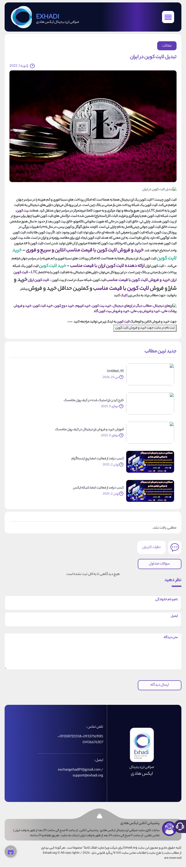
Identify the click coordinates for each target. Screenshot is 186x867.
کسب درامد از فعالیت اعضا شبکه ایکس (98, 488)
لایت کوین (123, 322)
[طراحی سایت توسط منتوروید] (11, 851)
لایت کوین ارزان (38, 280)
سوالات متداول (159, 564)
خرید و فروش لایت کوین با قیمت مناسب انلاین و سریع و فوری (85, 250)
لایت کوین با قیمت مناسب (121, 288)
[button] (180, 826)
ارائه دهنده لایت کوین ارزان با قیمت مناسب (107, 266)
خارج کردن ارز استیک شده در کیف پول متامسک (94, 400)
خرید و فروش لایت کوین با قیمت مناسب (138, 280)
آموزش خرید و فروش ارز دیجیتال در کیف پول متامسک (89, 429)
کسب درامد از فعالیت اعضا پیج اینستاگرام (97, 459)
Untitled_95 (115, 371)
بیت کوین (22, 211)
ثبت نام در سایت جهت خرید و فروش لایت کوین (145, 328)
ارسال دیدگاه (159, 685)
